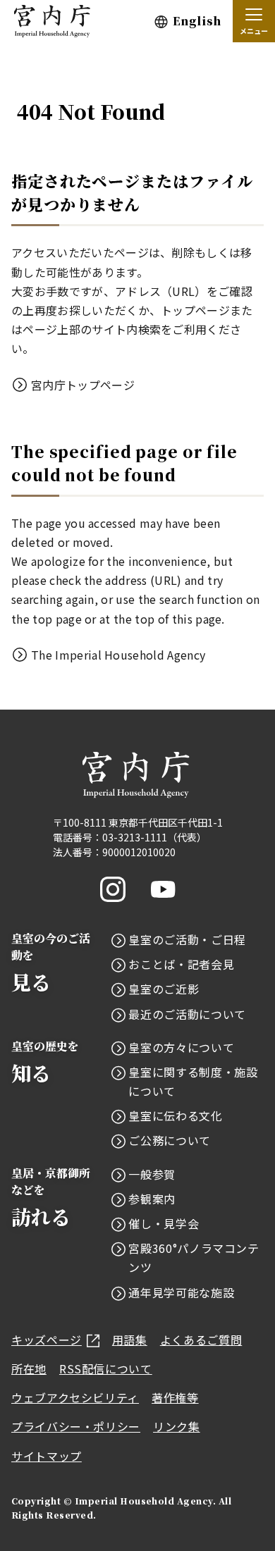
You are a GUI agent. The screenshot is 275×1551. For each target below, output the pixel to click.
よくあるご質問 (201, 1339)
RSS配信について (105, 1368)
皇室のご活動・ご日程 (186, 939)
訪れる (50, 1197)
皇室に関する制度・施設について (192, 1081)
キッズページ (46, 1339)
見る (50, 963)
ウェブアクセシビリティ (75, 1397)
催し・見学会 (163, 1223)
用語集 (129, 1339)
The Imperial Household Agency (118, 654)
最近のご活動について (186, 1014)
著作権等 (175, 1397)
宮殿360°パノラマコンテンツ (193, 1257)
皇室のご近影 (163, 988)
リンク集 (176, 1426)
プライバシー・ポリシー (75, 1426)
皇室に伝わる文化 (175, 1115)
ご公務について (169, 1140)
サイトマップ (46, 1455)
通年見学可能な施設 (181, 1292)
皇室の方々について (181, 1047)
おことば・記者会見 (181, 964)
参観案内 (152, 1198)
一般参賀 (152, 1174)
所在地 (29, 1368)
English (197, 21)
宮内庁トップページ (83, 384)
